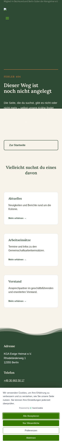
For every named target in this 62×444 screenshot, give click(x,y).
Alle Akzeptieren (31, 416)
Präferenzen (31, 430)
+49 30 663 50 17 (14, 380)
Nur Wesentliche (31, 423)
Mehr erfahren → (17, 218)
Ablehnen (31, 437)
